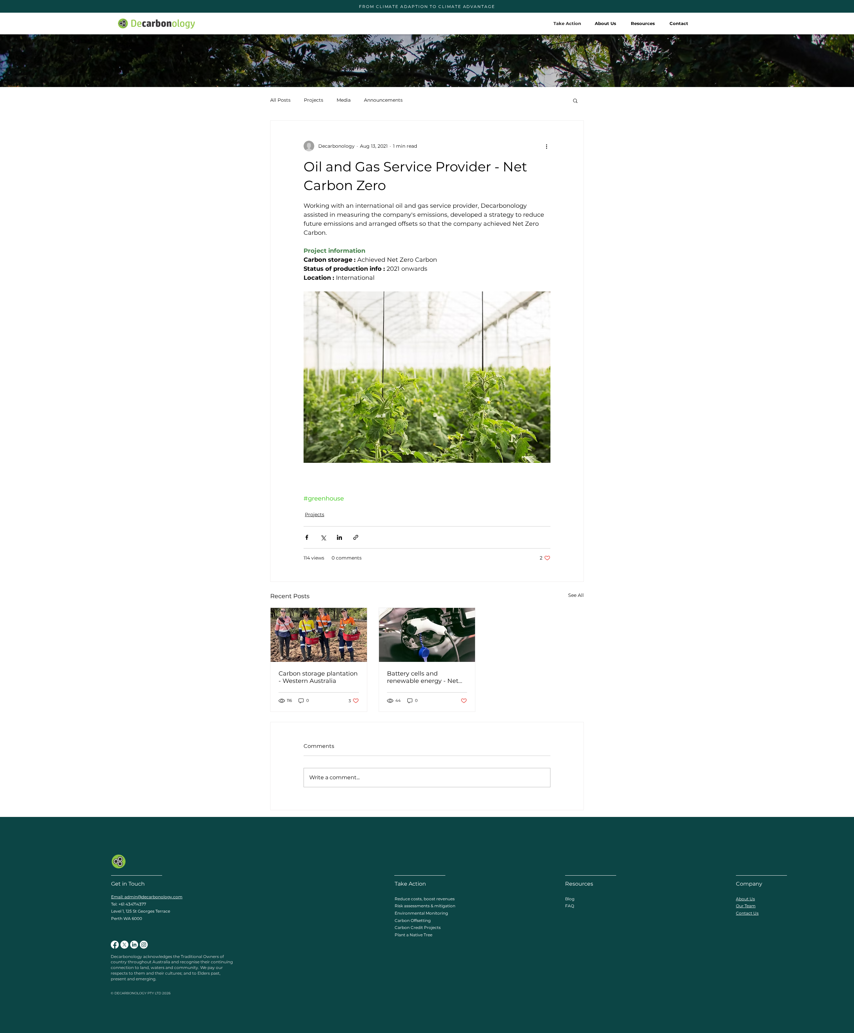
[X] (124, 945)
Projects (313, 100)
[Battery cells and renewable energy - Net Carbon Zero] (427, 635)
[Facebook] (115, 945)
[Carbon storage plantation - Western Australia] (319, 635)
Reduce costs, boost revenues (425, 898)
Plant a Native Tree (413, 934)
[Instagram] (144, 945)
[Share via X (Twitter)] (323, 537)
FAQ (569, 905)
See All (576, 595)
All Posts (280, 100)
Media (344, 100)
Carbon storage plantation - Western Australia (318, 677)
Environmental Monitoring (421, 913)
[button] (642, 23)
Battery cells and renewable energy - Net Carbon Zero (422, 677)
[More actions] (546, 146)
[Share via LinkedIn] (339, 537)
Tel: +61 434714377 (128, 904)
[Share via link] (356, 537)
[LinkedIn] (134, 945)
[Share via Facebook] (307, 537)
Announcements (383, 100)
